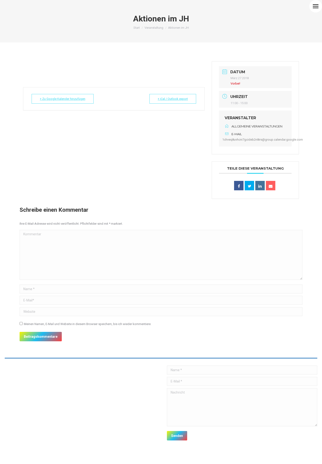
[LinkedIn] (260, 185)
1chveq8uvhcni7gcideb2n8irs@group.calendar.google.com (262, 139)
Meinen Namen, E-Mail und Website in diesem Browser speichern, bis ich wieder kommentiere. (87, 324)
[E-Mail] (270, 185)
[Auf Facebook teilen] (239, 185)
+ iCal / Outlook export (173, 99)
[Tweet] (249, 185)
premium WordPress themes (54, 457)
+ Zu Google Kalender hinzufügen (62, 99)
